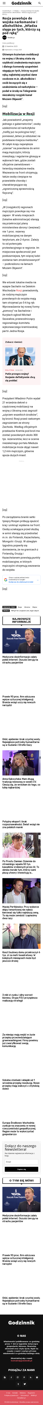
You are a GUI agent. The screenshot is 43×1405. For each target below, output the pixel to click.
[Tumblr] (18, 1384)
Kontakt (15, 1393)
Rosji (19, 290)
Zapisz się (21, 1169)
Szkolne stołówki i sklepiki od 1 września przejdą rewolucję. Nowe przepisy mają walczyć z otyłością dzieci (21, 1084)
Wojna (34, 607)
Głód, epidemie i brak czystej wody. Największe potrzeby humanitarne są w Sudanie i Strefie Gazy (21, 742)
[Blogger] (4, 1377)
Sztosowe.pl (25, 1395)
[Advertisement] (21, 483)
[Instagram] (17, 1377)
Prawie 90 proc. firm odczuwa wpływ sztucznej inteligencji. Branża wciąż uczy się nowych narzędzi (18, 701)
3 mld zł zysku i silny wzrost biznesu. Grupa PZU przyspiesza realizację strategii (19, 997)
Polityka (16, 11)
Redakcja (11, 37)
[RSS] (30, 1377)
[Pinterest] (24, 1377)
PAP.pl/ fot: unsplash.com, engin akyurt (25, 611)
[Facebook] (11, 1377)
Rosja (20, 607)
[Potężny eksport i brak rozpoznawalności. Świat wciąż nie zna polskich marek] (21, 805)
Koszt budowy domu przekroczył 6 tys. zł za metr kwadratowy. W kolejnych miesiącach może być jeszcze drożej (21, 956)
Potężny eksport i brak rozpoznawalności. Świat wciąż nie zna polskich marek (21, 824)
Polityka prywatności (11, 1395)
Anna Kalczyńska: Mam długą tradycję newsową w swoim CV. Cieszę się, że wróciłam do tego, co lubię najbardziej (21, 783)
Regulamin (31, 1393)
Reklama (23, 1393)
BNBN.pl (34, 1395)
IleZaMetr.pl (21, 1398)
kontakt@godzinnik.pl (21, 1361)
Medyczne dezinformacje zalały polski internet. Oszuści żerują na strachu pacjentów (20, 659)
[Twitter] (24, 1384)
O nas (8, 1393)
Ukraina (27, 607)
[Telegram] (37, 1377)
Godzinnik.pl (6, 11)
